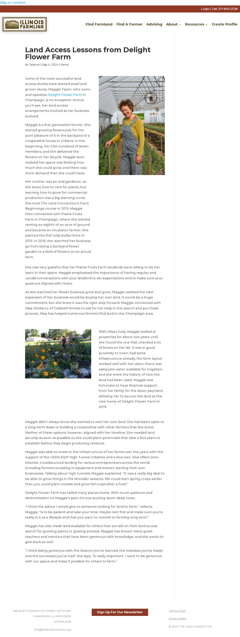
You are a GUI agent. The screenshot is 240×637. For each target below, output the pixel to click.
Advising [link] (154, 24)
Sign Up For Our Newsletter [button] (120, 612)
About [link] (172, 24)
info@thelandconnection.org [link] (52, 629)
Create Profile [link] (225, 24)
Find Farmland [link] (99, 24)
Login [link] (205, 9)
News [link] (65, 64)
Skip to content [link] (13, 3)
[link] (228, 9)
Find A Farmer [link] (129, 24)
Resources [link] (194, 24)
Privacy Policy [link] (178, 618)
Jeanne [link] (34, 64)
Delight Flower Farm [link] (65, 95)
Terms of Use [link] (177, 611)
